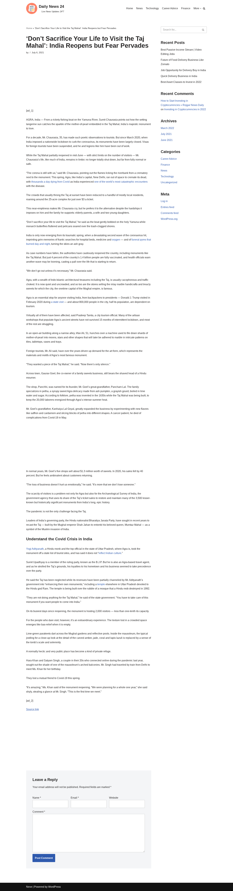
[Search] (204, 8)
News (139, 8)
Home (129, 8)
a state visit (57, 302)
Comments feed (169, 213)
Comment (38, 811)
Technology (152, 8)
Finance (185, 8)
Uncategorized (169, 182)
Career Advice (170, 8)
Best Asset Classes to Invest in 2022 (181, 82)
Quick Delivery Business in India (179, 76)
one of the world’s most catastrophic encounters (121, 181)
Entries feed (167, 207)
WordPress (54, 886)
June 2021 (167, 140)
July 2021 (166, 134)
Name (36, 797)
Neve (29, 886)
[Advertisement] (88, 86)
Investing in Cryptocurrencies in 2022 (185, 109)
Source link (32, 709)
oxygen (116, 239)
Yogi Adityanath (35, 548)
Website (113, 797)
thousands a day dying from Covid (50, 181)
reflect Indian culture (110, 553)
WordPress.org (169, 219)
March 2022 (167, 128)
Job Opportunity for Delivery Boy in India (183, 70)
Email (75, 797)
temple (101, 584)
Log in (164, 201)
